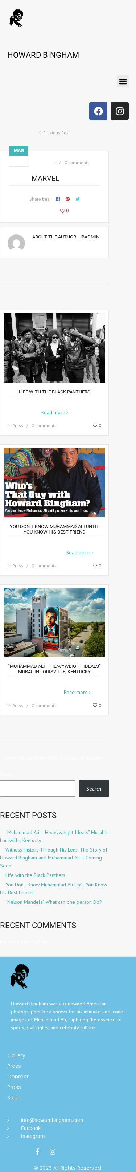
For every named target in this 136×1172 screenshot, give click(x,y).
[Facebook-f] (37, 1151)
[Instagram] (120, 111)
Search (7, 774)
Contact (18, 1076)
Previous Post (56, 132)
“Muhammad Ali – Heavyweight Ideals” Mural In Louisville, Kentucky (54, 668)
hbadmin (88, 237)
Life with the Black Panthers (54, 392)
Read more (53, 412)
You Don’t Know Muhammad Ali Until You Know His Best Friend (54, 529)
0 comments (77, 162)
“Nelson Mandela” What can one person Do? (53, 902)
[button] (123, 81)
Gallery (16, 1055)
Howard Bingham (43, 55)
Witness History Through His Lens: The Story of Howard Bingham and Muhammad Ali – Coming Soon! (53, 857)
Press (17, 425)
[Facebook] (98, 111)
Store (14, 1097)
